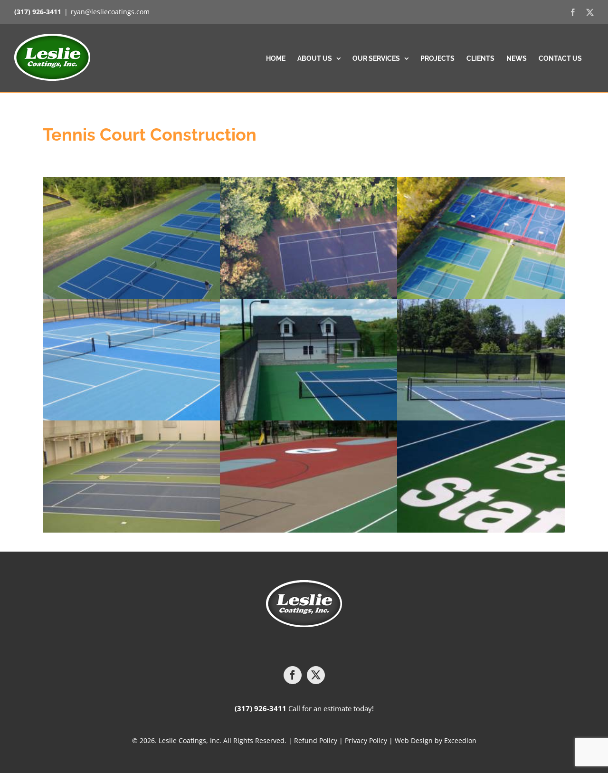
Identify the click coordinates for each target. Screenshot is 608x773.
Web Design (414, 740)
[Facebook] (293, 675)
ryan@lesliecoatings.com (110, 11)
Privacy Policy (366, 740)
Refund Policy (315, 740)
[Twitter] (316, 675)
